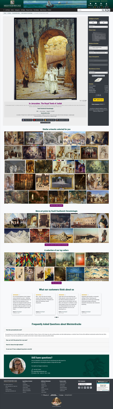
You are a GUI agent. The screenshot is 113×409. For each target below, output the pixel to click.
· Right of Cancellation (26, 389)
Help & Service (43, 10)
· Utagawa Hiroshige (63, 389)
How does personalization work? (14, 330)
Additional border (92, 25)
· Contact (24, 382)
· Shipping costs (44, 385)
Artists (12, 10)
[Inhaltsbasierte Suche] (105, 10)
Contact (49, 10)
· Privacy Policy (25, 387)
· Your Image (43, 382)
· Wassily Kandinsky (63, 387)
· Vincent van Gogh (63, 382)
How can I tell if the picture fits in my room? (16, 340)
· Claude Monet (62, 384)
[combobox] (98, 27)
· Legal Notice (24, 384)
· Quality (42, 387)
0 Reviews (48, 122)
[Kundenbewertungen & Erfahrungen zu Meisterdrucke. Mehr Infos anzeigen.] (103, 385)
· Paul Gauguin (62, 385)
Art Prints (7, 10)
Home (5, 13)
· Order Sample (43, 392)
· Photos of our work (44, 389)
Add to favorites (39, 120)
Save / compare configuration (98, 75)
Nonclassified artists (16, 13)
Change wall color (50, 120)
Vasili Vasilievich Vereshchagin (26, 13)
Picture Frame (29, 10)
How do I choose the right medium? (14, 344)
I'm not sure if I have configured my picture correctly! (19, 349)
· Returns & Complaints (26, 390)
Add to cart (99, 100)
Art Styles (23, 10)
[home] (4, 10)
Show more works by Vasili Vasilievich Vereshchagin (57, 244)
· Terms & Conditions (26, 385)
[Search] (103, 10)
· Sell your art (43, 384)
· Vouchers (43, 390)
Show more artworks (56, 282)
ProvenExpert (19, 311)
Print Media (36, 10)
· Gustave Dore (62, 390)
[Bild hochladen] (108, 10)
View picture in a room (63, 120)
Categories (17, 10)
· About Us (24, 392)
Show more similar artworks (56, 205)
